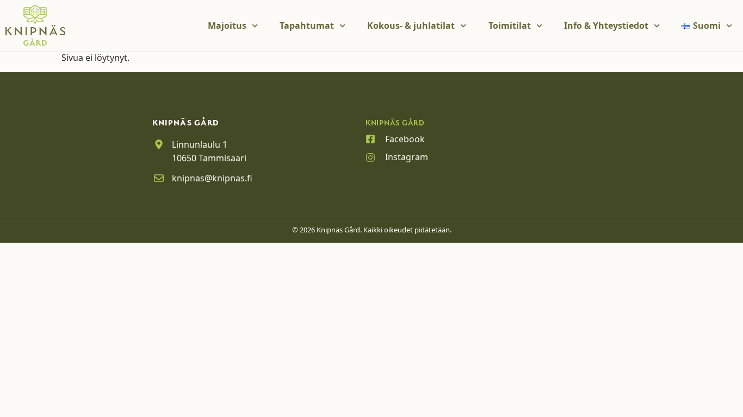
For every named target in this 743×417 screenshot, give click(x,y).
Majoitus (227, 25)
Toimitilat (509, 25)
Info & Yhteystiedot (606, 25)
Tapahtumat (307, 25)
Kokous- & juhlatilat (411, 25)
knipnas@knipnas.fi (212, 178)
